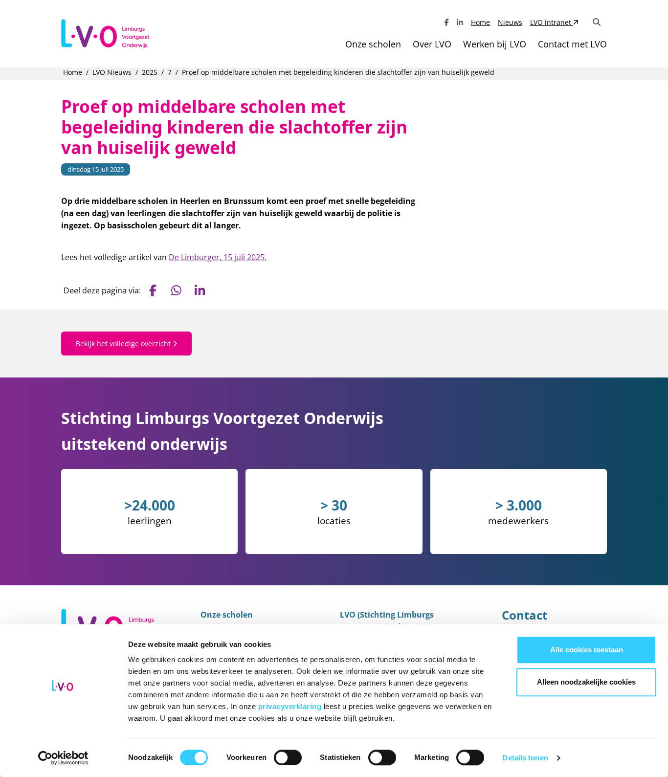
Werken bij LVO (494, 44)
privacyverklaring (291, 706)
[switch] (288, 757)
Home (480, 22)
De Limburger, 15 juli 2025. (218, 257)
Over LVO (432, 44)
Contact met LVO (572, 44)
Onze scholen (373, 44)
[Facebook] (447, 22)
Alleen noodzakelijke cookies (586, 682)
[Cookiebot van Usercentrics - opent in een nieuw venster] (63, 758)
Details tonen (525, 758)
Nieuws (510, 22)
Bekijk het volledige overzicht (124, 343)
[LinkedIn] (460, 22)
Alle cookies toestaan (586, 649)
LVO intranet (551, 22)
